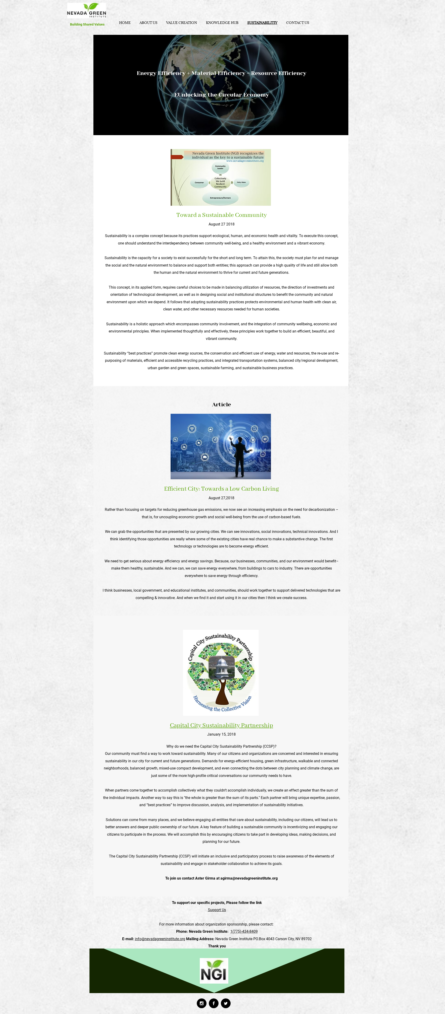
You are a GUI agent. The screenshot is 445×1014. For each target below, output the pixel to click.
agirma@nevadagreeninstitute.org (249, 878)
